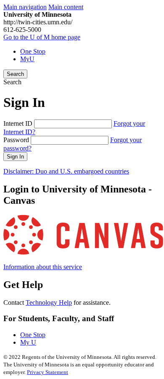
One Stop (32, 51)
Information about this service (42, 266)
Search (15, 74)
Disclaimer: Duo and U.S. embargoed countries (66, 171)
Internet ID (17, 123)
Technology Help (49, 302)
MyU (27, 58)
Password (16, 139)
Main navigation (25, 6)
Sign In (15, 156)
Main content (65, 6)
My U (28, 342)
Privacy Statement (47, 372)
